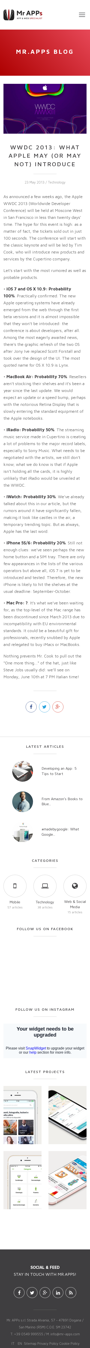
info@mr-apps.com (65, 1334)
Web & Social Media (75, 904)
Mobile (14, 902)
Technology (57, 182)
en (20, 1343)
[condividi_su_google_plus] (58, 707)
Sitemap (30, 1343)
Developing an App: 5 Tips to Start (59, 771)
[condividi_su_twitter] (44, 707)
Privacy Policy (47, 1343)
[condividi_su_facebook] (31, 707)
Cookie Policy (69, 1343)
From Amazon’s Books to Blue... (62, 801)
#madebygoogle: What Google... (60, 831)
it (13, 1343)
